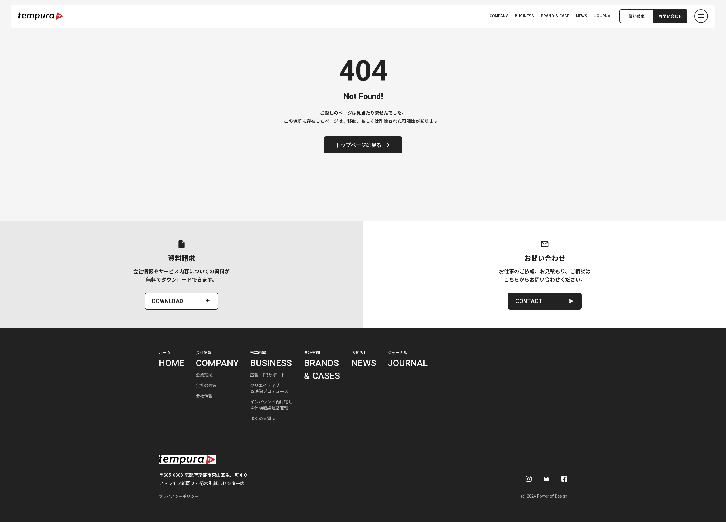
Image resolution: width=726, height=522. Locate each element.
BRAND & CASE (555, 15)
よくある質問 (263, 418)
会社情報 (204, 396)
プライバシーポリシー (179, 496)
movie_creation (546, 478)
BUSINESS (524, 15)
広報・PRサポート (267, 375)
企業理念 (204, 375)
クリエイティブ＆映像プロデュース (269, 388)
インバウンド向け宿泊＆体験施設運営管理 (271, 405)
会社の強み (206, 385)
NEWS (581, 15)
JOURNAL (603, 15)
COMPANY (498, 15)
